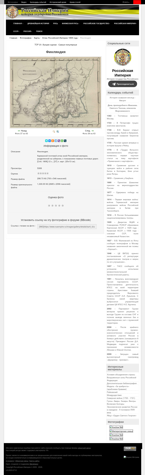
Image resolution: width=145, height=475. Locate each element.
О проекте (10, 461)
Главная (17, 23)
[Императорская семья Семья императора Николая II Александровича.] (121, 430)
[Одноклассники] (52, 140)
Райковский (112, 392)
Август (122, 100)
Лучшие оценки (49, 44)
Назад (24, 130)
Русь (55, 23)
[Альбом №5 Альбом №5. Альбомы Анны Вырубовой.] (116, 438)
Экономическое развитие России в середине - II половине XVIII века (122, 409)
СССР (15, 31)
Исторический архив (58, 2)
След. (87, 130)
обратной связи (84, 448)
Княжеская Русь (70, 23)
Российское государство (96, 23)
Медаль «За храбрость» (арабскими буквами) (118, 387)
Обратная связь (21, 461)
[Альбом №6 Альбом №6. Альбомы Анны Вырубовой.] (116, 426)
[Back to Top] (139, 446)
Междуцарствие (114, 395)
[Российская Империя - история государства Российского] (38, 12)
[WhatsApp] (62, 140)
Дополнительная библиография (122, 383)
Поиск (39, 31)
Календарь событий (38, 2)
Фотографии (13, 2)
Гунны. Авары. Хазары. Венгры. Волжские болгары (121, 402)
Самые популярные (67, 44)
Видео (23, 2)
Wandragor (34, 464)
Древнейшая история (38, 23)
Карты (37, 37)
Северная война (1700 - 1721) (121, 398)
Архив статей (75, 2)
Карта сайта (34, 461)
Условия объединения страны (121, 374)
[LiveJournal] (65, 140)
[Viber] (59, 140)
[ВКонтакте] (49, 140)
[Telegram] (56, 140)
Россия (27, 31)
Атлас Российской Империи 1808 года (60, 37)
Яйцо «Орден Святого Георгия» (122, 415)
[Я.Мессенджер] (46, 140)
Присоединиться (125, 83)
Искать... (126, 2)
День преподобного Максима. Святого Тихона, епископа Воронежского (122, 108)
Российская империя (125, 23)
